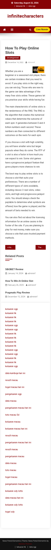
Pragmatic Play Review (17, 292)
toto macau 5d (12, 414)
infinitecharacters (25, 16)
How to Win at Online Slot (19, 281)
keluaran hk (20, 6)
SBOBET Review (14, 269)
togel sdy (10, 511)
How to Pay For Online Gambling (12, 247)
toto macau (10, 470)
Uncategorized (13, 58)
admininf (31, 62)
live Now (41, 29)
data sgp (31, 6)
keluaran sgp (11, 309)
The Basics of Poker (42, 247)
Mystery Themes (25, 544)
